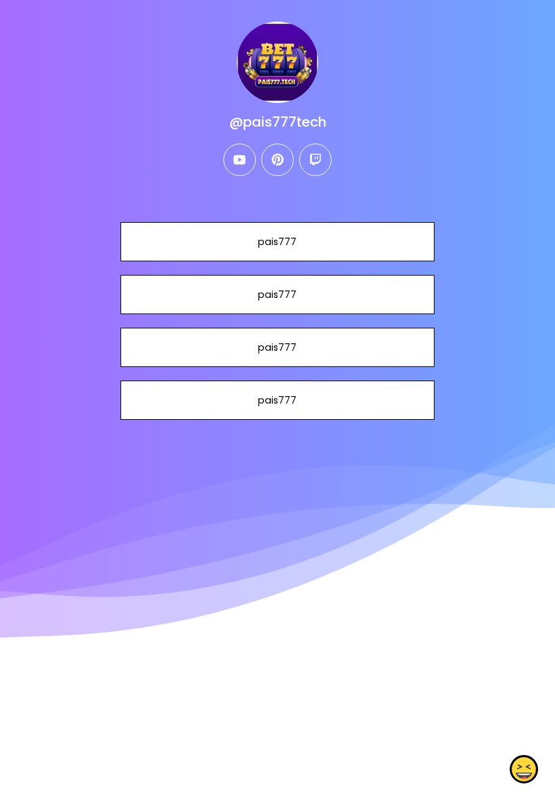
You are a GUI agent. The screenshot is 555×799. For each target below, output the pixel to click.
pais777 (277, 242)
